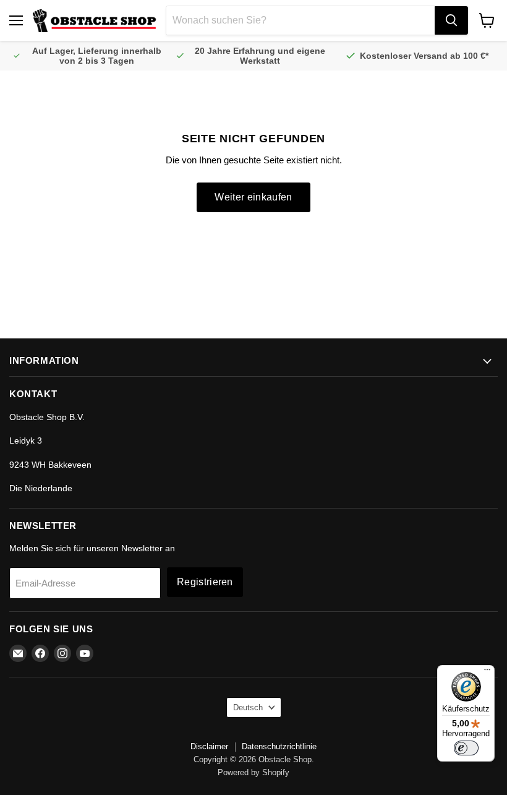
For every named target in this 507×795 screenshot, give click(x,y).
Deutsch (248, 707)
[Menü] (487, 672)
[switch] (466, 748)
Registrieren (205, 582)
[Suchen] (451, 20)
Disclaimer (209, 746)
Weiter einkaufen (253, 197)
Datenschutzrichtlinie (279, 746)
